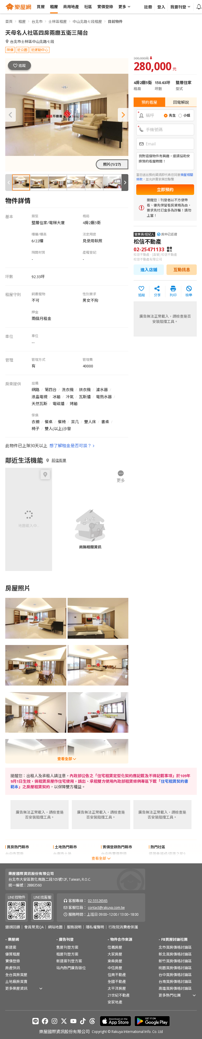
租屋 (22, 21)
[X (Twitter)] (64, 1021)
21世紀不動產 (119, 995)
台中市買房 (14, 853)
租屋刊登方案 (67, 954)
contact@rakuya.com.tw (106, 907)
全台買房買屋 (16, 974)
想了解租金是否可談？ (70, 446)
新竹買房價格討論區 (175, 960)
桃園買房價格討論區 (175, 967)
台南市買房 (14, 860)
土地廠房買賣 (16, 981)
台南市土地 (62, 853)
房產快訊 (12, 967)
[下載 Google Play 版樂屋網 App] (152, 1021)
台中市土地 (62, 860)
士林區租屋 (57, 21)
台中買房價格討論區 (175, 974)
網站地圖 (55, 927)
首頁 (9, 21)
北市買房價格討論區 (175, 947)
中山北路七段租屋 (87, 21)
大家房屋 (115, 954)
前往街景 (59, 460)
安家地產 (115, 1001)
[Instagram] (54, 1021)
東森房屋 (115, 960)
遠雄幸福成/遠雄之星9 (167, 853)
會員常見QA (34, 927)
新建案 (10, 947)
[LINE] (35, 1021)
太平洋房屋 (117, 988)
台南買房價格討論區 (175, 981)
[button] (10, 115)
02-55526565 (98, 900)
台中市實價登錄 (114, 853)
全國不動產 (117, 981)
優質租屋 (12, 954)
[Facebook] (45, 1021)
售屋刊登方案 (67, 947)
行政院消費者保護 (123, 927)
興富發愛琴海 (160, 860)
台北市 (37, 21)
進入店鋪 (148, 270)
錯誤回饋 (12, 927)
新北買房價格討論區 (175, 954)
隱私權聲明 (95, 927)
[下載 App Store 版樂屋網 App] (115, 1021)
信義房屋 (115, 947)
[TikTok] (83, 1021)
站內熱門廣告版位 (71, 967)
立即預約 (165, 190)
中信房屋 (115, 967)
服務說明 (74, 927)
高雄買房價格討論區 (175, 988)
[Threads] (92, 1021)
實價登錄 (12, 960)
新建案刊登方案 (69, 960)
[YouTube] (73, 1021)
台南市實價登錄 (114, 860)
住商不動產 (117, 974)
